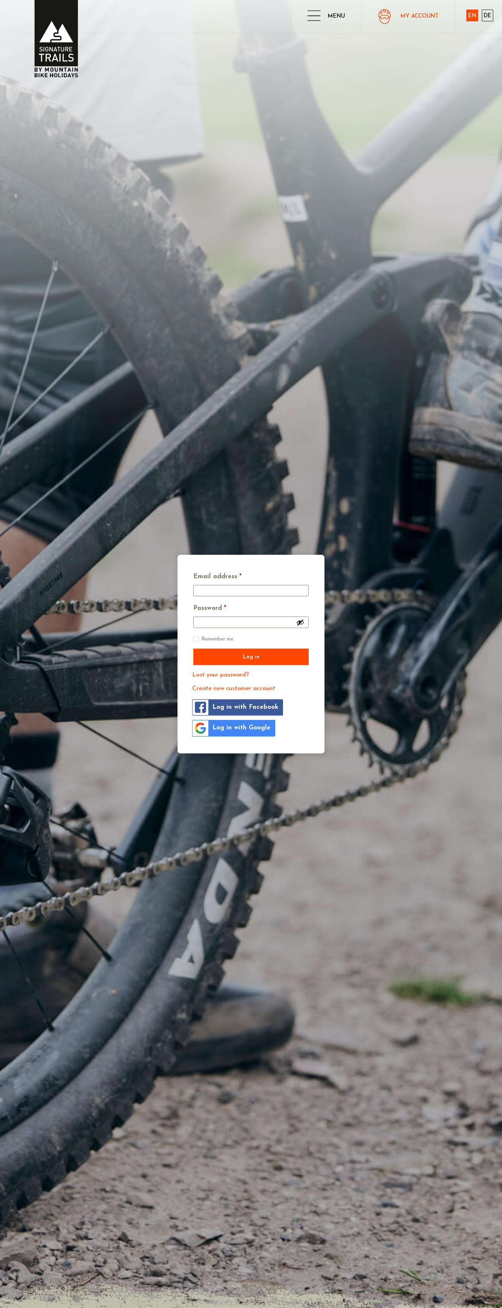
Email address (217, 576)
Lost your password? (220, 675)
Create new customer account (233, 688)
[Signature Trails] (56, 38)
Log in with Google (241, 728)
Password (209, 608)
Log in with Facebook (245, 707)
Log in (251, 657)
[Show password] (300, 622)
